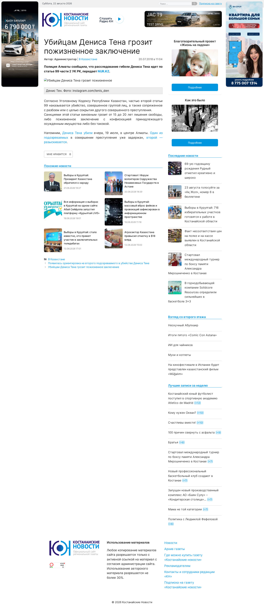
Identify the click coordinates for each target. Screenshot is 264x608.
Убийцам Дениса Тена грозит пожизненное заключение (83, 266)
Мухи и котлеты (179, 355)
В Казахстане (88, 59)
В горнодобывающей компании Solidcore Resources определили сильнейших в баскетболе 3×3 (192, 292)
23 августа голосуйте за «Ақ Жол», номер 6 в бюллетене (202, 192)
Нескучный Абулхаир (183, 325)
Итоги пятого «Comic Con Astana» (192, 335)
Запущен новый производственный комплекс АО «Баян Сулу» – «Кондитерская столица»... (193, 494)
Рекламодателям (177, 566)
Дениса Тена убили (77, 133)
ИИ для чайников (180, 345)
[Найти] (194, 3)
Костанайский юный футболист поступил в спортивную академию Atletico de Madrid (192, 398)
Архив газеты (174, 549)
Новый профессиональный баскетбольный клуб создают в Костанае (190, 475)
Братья (173, 442)
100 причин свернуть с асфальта (191, 432)
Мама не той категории (185, 509)
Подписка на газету (210, 3)
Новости (170, 543)
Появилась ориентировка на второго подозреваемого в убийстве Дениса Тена (98, 263)
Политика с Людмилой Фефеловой (193, 519)
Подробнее (195, 87)
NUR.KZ (103, 71)
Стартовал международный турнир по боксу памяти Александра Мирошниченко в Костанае (193, 264)
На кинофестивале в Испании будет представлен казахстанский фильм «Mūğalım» (193, 369)
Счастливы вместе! (182, 422)
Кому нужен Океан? (182, 412)
